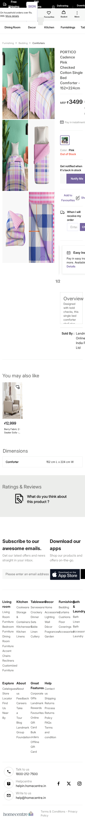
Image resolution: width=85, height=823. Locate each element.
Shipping (50, 698)
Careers (21, 703)
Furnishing (8, 43)
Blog (19, 722)
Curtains (64, 612)
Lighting (50, 617)
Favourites (37, 712)
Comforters (38, 43)
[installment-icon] (62, 122)
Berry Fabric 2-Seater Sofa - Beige (12, 431)
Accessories (66, 631)
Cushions (64, 617)
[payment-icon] (69, 253)
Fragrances (52, 631)
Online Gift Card (35, 722)
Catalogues (9, 688)
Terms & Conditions (53, 811)
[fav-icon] (49, 13)
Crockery (36, 612)
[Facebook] (58, 783)
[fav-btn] (18, 387)
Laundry (78, 636)
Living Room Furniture (8, 616)
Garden (49, 636)
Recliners (8, 660)
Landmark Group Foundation (23, 732)
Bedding (23, 43)
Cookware (22, 607)
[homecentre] (19, 813)
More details (12, 15)
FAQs (48, 722)
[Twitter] (69, 783)
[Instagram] (79, 783)
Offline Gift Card (35, 746)
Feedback (22, 698)
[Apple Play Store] (65, 574)
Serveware (37, 607)
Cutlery (35, 636)
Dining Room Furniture (8, 641)
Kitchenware (24, 626)
